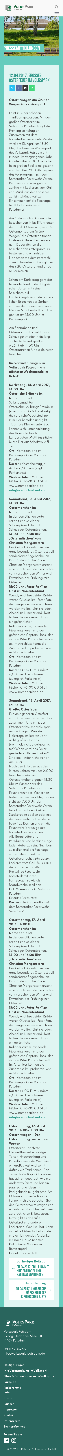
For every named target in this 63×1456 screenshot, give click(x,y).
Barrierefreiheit (14, 1426)
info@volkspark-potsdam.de (24, 1353)
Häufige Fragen (14, 1365)
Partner (9, 1404)
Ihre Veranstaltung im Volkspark (25, 1370)
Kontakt (9, 1415)
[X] (12, 88)
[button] (56, 12)
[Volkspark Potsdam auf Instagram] (14, 1440)
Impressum (11, 1409)
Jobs (7, 1392)
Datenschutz (12, 1421)
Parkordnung (12, 1387)
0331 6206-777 (15, 1349)
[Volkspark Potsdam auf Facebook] (7, 1440)
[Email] (25, 88)
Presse (8, 1398)
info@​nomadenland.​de (27, 490)
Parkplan (10, 1382)
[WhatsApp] (32, 88)
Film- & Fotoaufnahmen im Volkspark (29, 1376)
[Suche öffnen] (56, 7)
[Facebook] (19, 88)
